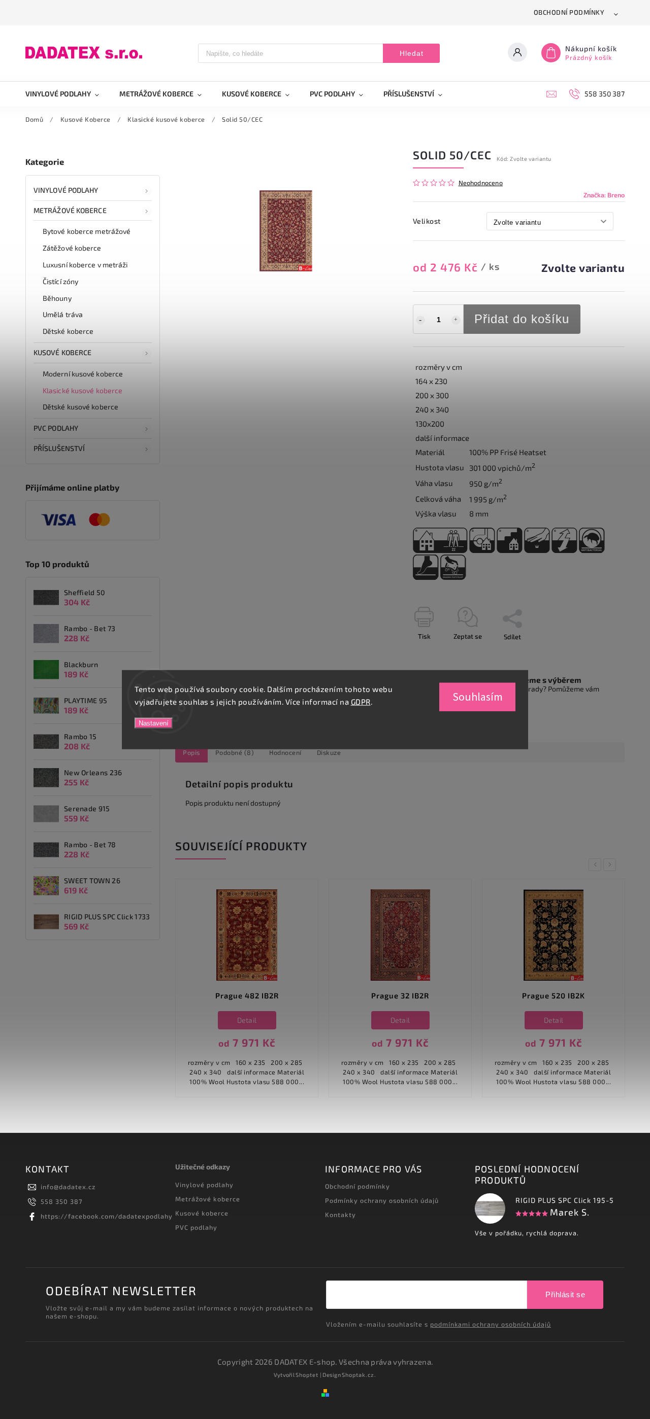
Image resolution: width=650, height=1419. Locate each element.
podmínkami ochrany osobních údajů (490, 1324)
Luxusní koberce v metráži (85, 264)
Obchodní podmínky (569, 12)
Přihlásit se (565, 1294)
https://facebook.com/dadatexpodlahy (107, 1216)
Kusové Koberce (62, 352)
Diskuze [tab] (329, 752)
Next (611, 865)
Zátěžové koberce (72, 248)
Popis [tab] (191, 752)
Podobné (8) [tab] (234, 752)
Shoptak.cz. (359, 1374)
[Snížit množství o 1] (420, 320)
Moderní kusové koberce (83, 373)
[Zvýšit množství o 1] (456, 320)
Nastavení (154, 722)
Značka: (604, 195)
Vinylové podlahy (66, 190)
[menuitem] (67, 94)
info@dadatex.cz (68, 1187)
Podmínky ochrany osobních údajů (382, 1200)
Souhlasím (477, 696)
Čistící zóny (60, 281)
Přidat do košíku (521, 319)
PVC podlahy (56, 428)
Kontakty (340, 1214)
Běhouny (57, 298)
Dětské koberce (68, 331)
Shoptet (307, 1374)
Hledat (412, 53)
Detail (258, 1020)
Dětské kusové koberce (80, 406)
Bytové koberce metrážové (87, 231)
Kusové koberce (202, 1213)
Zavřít (592, 654)
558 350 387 (61, 1201)
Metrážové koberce (70, 210)
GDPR (361, 701)
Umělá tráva (63, 314)
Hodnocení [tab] (285, 752)
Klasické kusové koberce (82, 390)
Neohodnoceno (481, 183)
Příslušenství (59, 448)
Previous (596, 865)
